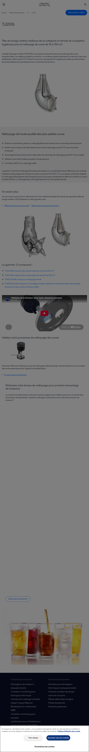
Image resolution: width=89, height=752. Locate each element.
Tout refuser (33, 738)
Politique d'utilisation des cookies (68, 731)
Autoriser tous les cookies (58, 738)
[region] (44, 739)
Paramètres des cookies (45, 746)
